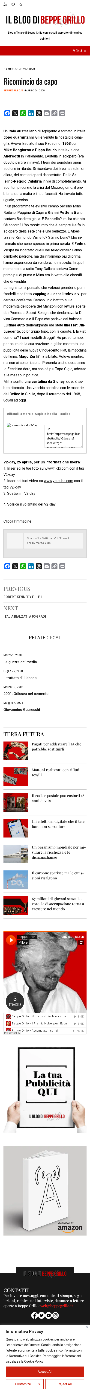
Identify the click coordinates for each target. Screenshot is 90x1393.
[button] (7, 4)
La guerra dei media (20, 662)
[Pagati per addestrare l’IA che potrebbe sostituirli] (15, 750)
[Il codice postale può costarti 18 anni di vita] (15, 802)
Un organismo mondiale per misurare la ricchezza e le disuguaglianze (59, 852)
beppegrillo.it (13, 90)
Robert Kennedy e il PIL (23, 597)
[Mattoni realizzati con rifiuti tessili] (15, 776)
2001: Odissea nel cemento (25, 694)
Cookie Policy (33, 1361)
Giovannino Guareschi (21, 709)
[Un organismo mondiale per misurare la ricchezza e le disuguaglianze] (15, 854)
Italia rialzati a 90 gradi (24, 616)
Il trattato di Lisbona (20, 678)
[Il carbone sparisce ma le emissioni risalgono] (15, 879)
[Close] (87, 1327)
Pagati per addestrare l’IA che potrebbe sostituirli (56, 746)
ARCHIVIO (21, 68)
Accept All (45, 1371)
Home (7, 68)
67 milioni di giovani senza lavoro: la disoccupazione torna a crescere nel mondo (58, 903)
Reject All (65, 1384)
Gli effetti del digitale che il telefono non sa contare (59, 824)
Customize (23, 1384)
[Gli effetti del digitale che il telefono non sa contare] (15, 828)
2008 (31, 68)
